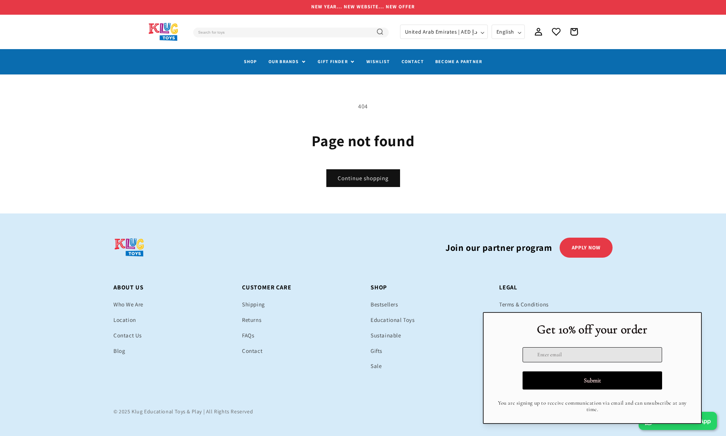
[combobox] (290, 32)
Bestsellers (384, 304)
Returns (251, 319)
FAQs (248, 335)
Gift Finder (333, 61)
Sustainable (386, 335)
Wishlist (378, 61)
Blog (119, 350)
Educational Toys (393, 319)
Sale (376, 366)
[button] (574, 32)
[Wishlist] (556, 32)
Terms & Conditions (524, 304)
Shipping (253, 304)
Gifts (376, 350)
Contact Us (127, 335)
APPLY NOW (586, 247)
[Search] (380, 31)
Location (124, 319)
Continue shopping (363, 178)
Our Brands (283, 61)
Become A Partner (458, 61)
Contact (413, 61)
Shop (250, 61)
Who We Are (128, 304)
